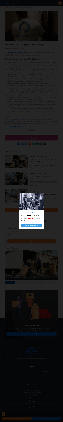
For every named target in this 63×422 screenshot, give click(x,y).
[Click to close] (42, 195)
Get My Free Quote (30, 225)
